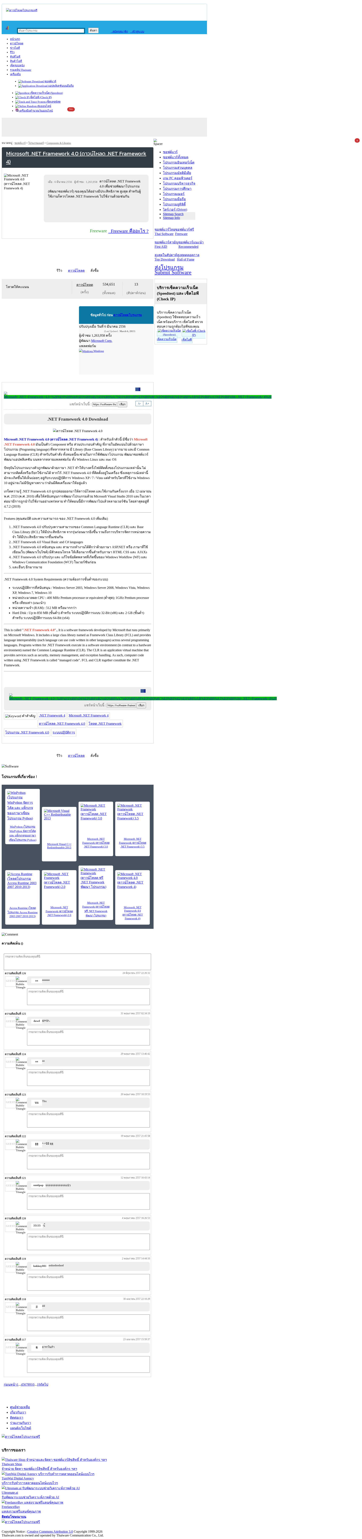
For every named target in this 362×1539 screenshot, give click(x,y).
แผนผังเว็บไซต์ (20, 1428)
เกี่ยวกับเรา (18, 1412)
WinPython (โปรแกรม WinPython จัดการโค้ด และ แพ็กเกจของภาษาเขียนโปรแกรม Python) (22, 833)
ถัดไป (44, 1384)
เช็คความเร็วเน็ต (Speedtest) (46, 92)
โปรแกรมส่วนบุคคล (177, 167)
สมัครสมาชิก (119, 31)
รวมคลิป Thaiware (20, 69)
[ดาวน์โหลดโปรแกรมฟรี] (21, 10)
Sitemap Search (173, 214)
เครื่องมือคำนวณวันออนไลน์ (36, 110)
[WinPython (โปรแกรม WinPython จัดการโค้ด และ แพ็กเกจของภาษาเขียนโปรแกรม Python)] (22, 806)
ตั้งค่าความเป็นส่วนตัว (18, 1527)
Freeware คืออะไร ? (128, 231)
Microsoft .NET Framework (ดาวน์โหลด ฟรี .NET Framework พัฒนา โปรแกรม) (96, 909)
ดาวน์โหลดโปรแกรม (128, 315)
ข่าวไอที (15, 47)
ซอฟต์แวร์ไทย (165, 232)
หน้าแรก (15, 39)
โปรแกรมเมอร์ (36, 143)
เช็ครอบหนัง (17, 65)
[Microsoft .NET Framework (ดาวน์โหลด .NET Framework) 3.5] (132, 812)
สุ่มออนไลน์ (44, 106)
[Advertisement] (97, 210)
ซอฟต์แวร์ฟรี (184, 232)
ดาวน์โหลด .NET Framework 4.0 (62, 723)
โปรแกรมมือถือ (174, 199)
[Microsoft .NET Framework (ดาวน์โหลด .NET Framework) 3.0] (96, 812)
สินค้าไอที (16, 61)
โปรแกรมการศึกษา (177, 188)
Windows (98, 351)
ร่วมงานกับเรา (20, 1423)
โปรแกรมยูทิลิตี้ (174, 204)
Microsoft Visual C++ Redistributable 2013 (59, 846)
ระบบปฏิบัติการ (64, 732)
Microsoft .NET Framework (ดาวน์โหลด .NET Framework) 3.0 (96, 842)
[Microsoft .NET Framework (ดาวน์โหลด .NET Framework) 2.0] (59, 880)
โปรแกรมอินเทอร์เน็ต (178, 162)
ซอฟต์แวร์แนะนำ (191, 244)
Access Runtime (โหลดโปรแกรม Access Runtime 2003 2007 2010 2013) (23, 912)
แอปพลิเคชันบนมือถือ (61, 85)
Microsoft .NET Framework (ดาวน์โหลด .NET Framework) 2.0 (59, 911)
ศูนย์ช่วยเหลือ (20, 1407)
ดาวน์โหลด (16, 43)
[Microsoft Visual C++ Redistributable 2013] (59, 815)
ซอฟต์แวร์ (50, 81)
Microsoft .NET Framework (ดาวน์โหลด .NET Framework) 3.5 (132, 842)
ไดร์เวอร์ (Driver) (175, 209)
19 (38, 1384)
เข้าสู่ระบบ (137, 31)
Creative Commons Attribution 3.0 (50, 1531)
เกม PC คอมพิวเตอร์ (177, 178)
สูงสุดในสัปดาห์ (166, 257)
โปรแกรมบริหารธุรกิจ (179, 183)
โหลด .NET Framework (105, 723)
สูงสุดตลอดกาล (188, 257)
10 (32, 1384)
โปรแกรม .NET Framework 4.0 (27, 732)
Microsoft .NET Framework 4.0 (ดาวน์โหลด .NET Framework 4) (132, 913)
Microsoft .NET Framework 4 (89, 715)
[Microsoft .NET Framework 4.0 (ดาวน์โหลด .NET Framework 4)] (132, 880)
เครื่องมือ (15, 74)
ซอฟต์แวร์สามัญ (166, 244)
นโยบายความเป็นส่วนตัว (55, 1527)
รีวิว (12, 52)
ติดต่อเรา (16, 1417)
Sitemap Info (171, 218)
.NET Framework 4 (52, 715)
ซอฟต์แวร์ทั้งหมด (175, 157)
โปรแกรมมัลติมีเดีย (177, 173)
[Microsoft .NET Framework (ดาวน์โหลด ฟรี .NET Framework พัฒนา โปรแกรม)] (96, 878)
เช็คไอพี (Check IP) (40, 97)
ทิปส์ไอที (15, 56)
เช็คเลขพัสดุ (53, 101)
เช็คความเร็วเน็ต (166, 339)
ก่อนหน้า (10, 1384)
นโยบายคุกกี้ (86, 1527)
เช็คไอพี (187, 339)
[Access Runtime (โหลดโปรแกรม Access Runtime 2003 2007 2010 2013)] (22, 880)
